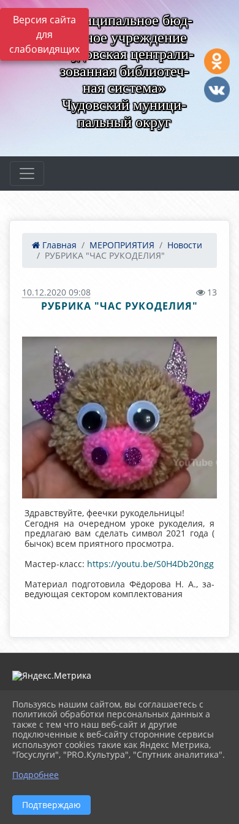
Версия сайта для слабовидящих (44, 34)
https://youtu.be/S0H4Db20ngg (150, 564)
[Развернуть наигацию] (27, 173)
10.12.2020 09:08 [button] (56, 292)
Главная (58, 245)
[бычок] (119, 417)
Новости (184, 245)
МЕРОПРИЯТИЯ (121, 245)
